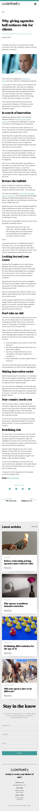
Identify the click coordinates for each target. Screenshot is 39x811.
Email (4, 743)
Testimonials (19, 792)
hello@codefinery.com (19, 785)
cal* (29, 805)
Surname (5, 734)
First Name (5, 725)
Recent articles (19, 790)
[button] (35, 4)
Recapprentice (13, 478)
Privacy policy (20, 797)
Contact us (19, 799)
